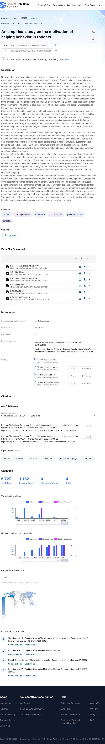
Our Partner (25, 703)
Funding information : (10, 341)
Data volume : (7, 327)
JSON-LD (33, 458)
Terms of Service (7, 720)
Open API (94, 703)
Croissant (87, 458)
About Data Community (31, 714)
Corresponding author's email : (13, 321)
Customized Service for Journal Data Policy (71, 722)
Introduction (5, 703)
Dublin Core (48, 458)
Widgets (94, 714)
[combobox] (48, 416)
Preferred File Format (70, 714)
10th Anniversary (7, 714)
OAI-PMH (94, 709)
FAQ (92, 720)
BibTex (6, 458)
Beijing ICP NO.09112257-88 (93, 739)
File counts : (6, 334)
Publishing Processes (70, 703)
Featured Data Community (32, 709)
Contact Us (5, 726)
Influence (4, 709)
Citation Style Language (68, 458)
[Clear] (90, 415)
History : (4, 359)
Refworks (19, 458)
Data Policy (66, 709)
